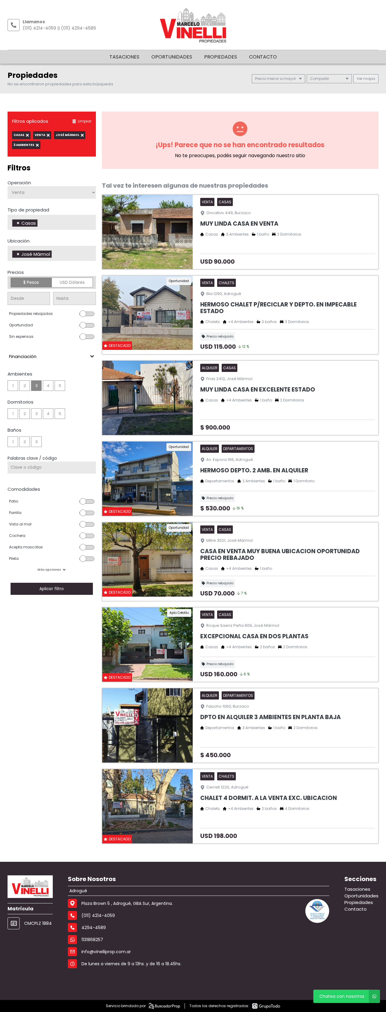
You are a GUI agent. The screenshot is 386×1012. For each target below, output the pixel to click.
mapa (368, 78)
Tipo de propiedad (28, 210)
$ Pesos (31, 282)
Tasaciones (124, 56)
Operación (19, 182)
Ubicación (19, 241)
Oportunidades (171, 56)
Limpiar (84, 121)
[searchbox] (41, 224)
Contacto (263, 56)
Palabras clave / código (32, 458)
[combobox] (52, 222)
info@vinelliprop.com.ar (106, 952)
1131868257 (92, 940)
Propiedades (220, 56)
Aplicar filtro (51, 589)
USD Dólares (72, 282)
